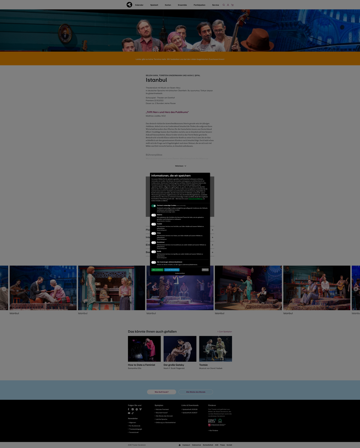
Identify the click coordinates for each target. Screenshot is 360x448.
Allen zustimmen (157, 270)
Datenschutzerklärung (195, 199)
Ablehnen (205, 269)
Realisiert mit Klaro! (180, 273)
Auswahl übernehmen (172, 270)
